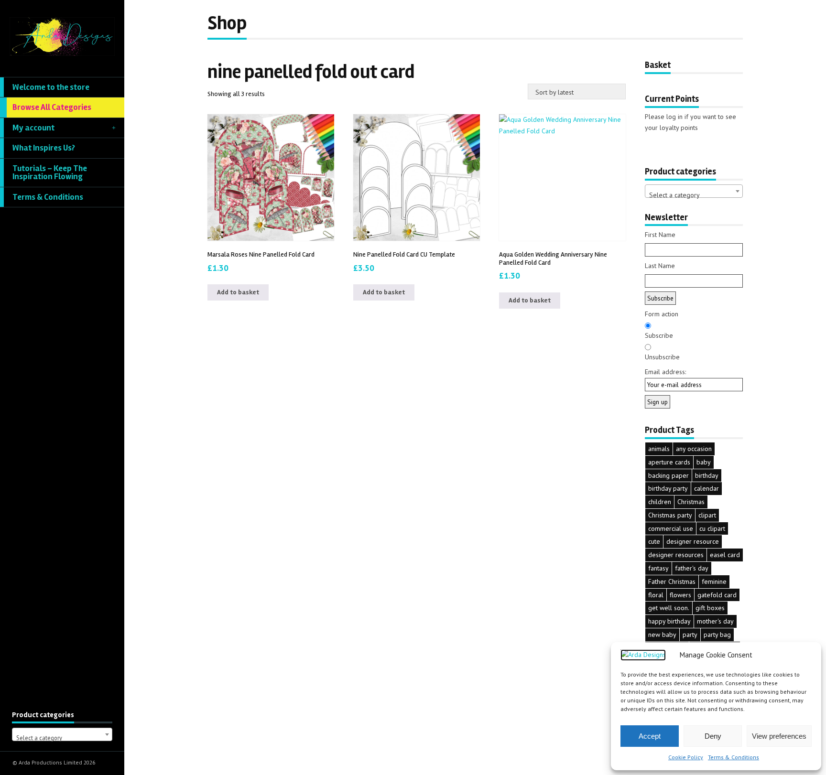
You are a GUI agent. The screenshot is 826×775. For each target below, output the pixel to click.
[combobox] (62, 734)
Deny (713, 736)
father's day (691, 568)
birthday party (668, 488)
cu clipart (712, 528)
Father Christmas (672, 581)
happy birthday (669, 621)
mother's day (715, 621)
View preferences (779, 736)
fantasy (658, 568)
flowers (680, 595)
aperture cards (669, 462)
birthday (706, 475)
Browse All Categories (51, 107)
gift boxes (710, 607)
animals (659, 448)
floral (655, 595)
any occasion (694, 448)
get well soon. (668, 607)
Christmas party (670, 515)
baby (703, 462)
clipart (707, 515)
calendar (706, 488)
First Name (660, 234)
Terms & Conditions (733, 757)
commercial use (670, 528)
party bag (717, 634)
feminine (714, 581)
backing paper (668, 475)
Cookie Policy (685, 757)
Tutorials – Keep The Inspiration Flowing (49, 172)
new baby (662, 634)
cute (654, 541)
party (690, 634)
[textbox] (62, 738)
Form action (661, 314)
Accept (650, 736)
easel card (725, 554)
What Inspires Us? (43, 148)
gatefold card (717, 595)
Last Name (660, 265)
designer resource (692, 541)
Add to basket (238, 292)
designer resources (676, 554)
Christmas (691, 501)
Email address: (665, 371)
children (659, 501)
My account (33, 128)
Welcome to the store (50, 87)
